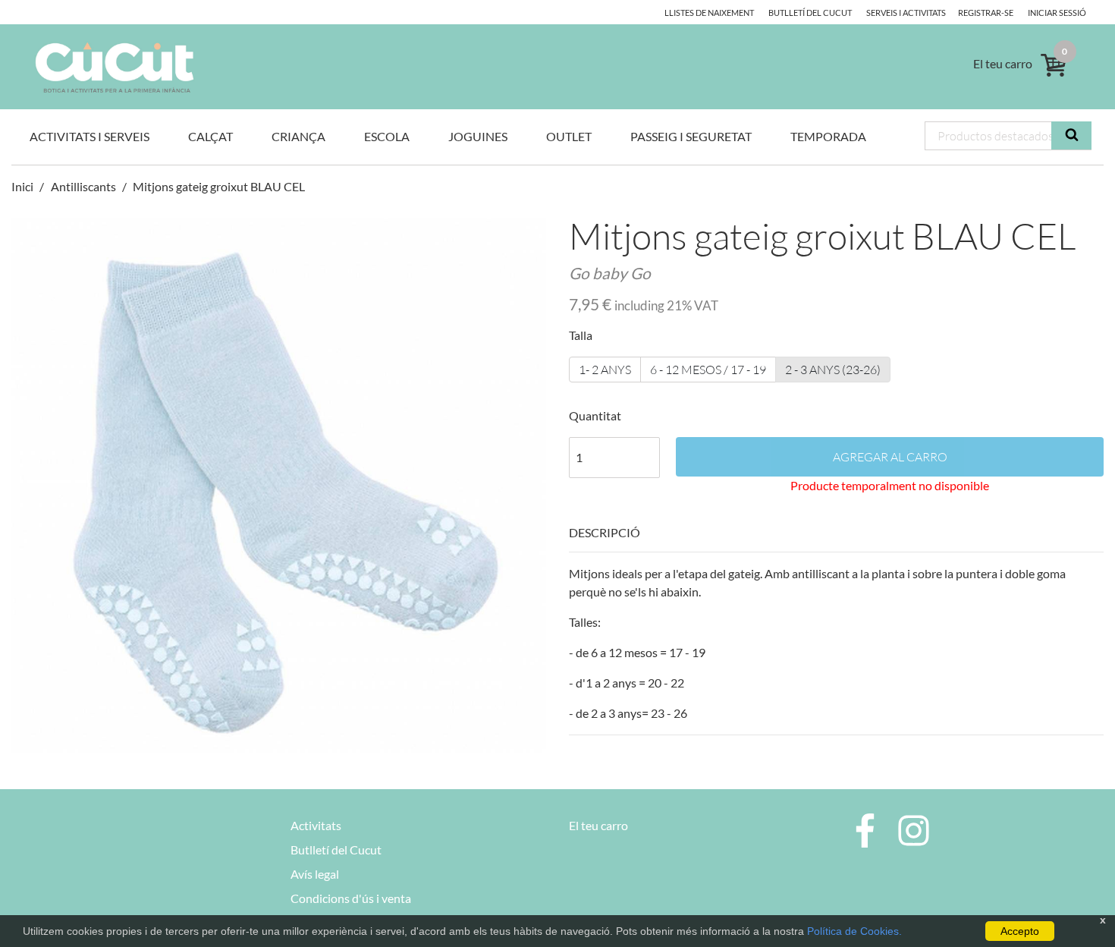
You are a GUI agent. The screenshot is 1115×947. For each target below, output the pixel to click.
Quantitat (595, 415)
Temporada (828, 136)
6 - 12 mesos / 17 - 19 (708, 369)
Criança (298, 136)
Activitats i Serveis (89, 136)
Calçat (210, 136)
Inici (23, 186)
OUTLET (569, 136)
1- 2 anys (605, 369)
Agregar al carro (890, 456)
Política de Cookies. (854, 931)
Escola (387, 136)
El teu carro (598, 825)
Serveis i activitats (906, 12)
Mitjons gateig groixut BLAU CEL (219, 186)
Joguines (477, 136)
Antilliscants (83, 186)
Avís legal (315, 874)
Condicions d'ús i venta (351, 898)
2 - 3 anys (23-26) (833, 369)
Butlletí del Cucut (810, 12)
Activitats (316, 825)
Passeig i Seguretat (691, 136)
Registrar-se (985, 12)
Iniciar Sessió (1057, 12)
